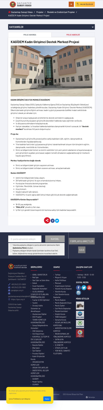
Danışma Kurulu (60, 320)
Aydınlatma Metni (20, 248)
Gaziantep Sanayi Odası (22, 12)
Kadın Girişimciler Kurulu (38, 357)
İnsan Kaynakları (38, 286)
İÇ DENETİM (59, 345)
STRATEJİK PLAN (61, 348)
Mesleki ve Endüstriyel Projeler (61, 12)
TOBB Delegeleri (60, 317)
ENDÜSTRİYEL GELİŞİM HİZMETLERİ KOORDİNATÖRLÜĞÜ (40, 373)
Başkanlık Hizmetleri (39, 289)
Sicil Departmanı (38, 334)
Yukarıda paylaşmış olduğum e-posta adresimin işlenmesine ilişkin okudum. (36, 246)
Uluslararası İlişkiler (39, 314)
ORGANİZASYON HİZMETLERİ (37, 363)
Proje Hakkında (29, 35)
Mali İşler (35, 277)
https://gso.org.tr (18, 299)
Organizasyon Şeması (63, 286)
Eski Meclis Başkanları (63, 308)
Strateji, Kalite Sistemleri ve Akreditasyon (37, 308)
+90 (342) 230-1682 (18, 287)
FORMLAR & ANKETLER (81, 241)
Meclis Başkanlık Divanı (63, 303)
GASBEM (35, 379)
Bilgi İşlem (36, 348)
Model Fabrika (37, 382)
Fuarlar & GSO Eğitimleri (41, 300)
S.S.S (81, 249)
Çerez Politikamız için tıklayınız (19, 399)
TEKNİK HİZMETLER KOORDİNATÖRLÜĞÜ (38, 321)
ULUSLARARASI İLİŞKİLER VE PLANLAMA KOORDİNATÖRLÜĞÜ (40, 294)
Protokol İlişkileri (38, 353)
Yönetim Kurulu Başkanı (63, 289)
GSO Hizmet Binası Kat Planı (73, 394)
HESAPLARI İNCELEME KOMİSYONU (62, 323)
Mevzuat (58, 283)
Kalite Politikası (60, 280)
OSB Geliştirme (37, 331)
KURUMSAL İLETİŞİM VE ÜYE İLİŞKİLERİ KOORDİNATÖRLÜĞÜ (40, 339)
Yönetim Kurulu (60, 291)
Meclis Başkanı (60, 300)
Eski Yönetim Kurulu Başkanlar (61, 295)
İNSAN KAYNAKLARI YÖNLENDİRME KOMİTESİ (62, 335)
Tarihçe (57, 275)
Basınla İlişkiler (37, 345)
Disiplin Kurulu (60, 314)
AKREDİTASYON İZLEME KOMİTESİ (62, 329)
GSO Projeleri (37, 317)
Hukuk (34, 283)
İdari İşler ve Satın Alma (40, 280)
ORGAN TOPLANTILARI (40, 367)
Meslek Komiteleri (61, 311)
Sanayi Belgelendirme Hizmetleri (39, 326)
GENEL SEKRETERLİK (39, 275)
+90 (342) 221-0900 (18, 284)
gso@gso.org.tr (17, 290)
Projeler (39, 12)
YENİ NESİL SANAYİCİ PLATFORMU (61, 352)
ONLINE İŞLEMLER (86, 4)
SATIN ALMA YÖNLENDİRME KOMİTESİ (62, 340)
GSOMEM (35, 384)
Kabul (47, 399)
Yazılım (35, 303)
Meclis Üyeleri (60, 305)
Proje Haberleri (73, 35)
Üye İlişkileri (36, 351)
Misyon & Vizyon (61, 277)
